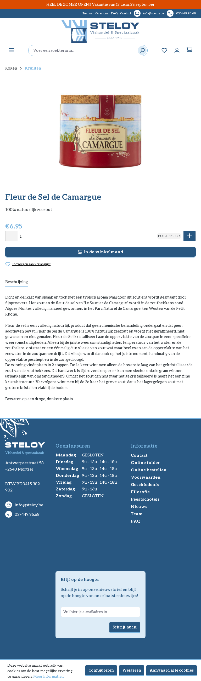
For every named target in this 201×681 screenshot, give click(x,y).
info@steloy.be (153, 13)
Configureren (101, 670)
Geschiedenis (145, 484)
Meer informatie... (48, 676)
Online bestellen (148, 469)
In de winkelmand (102, 251)
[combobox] (82, 50)
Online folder (145, 462)
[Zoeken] (141, 50)
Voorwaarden (145, 476)
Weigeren (131, 670)
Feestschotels (145, 498)
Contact (125, 13)
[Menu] (11, 50)
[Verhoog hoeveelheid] (189, 236)
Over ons (102, 13)
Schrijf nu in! (125, 627)
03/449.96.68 (186, 13)
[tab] (16, 282)
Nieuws (87, 13)
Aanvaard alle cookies (171, 670)
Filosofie (140, 491)
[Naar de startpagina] (100, 31)
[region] (100, 131)
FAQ (114, 13)
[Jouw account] (177, 50)
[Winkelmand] (189, 50)
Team (137, 513)
